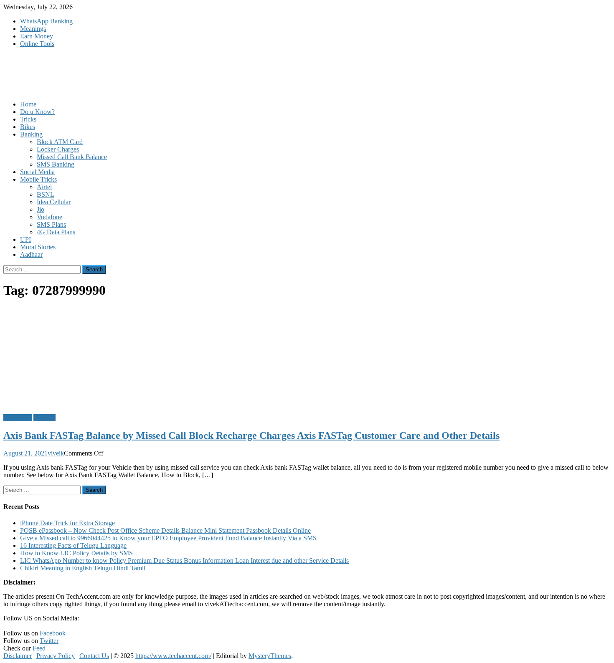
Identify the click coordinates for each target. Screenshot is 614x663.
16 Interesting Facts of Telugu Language (73, 545)
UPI (25, 239)
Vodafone (49, 216)
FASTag (44, 417)
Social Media (37, 171)
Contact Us (94, 655)
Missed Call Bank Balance (72, 156)
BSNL (45, 194)
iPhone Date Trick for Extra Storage (67, 522)
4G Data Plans (56, 231)
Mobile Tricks (38, 179)
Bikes (27, 126)
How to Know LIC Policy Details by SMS (76, 553)
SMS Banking (55, 164)
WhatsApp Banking (46, 21)
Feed (39, 648)
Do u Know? (37, 111)
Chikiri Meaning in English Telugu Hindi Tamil (82, 568)
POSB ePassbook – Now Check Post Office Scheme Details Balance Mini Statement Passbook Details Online (165, 530)
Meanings (33, 28)
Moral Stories (38, 247)
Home (28, 104)
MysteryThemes (270, 655)
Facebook (53, 633)
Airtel (44, 186)
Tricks (28, 119)
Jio (40, 209)
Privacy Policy (55, 655)
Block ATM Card (60, 141)
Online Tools (37, 43)
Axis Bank (17, 417)
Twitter (49, 640)
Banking (31, 134)
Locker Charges (58, 149)
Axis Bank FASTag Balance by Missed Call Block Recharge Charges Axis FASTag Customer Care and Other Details (251, 435)
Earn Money (36, 36)
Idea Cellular (54, 201)
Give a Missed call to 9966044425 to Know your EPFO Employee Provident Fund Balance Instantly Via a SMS (168, 538)
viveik (56, 453)
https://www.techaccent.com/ (173, 655)
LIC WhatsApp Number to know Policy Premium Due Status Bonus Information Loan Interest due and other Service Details (184, 560)
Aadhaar (31, 254)
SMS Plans (51, 224)
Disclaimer (17, 655)
